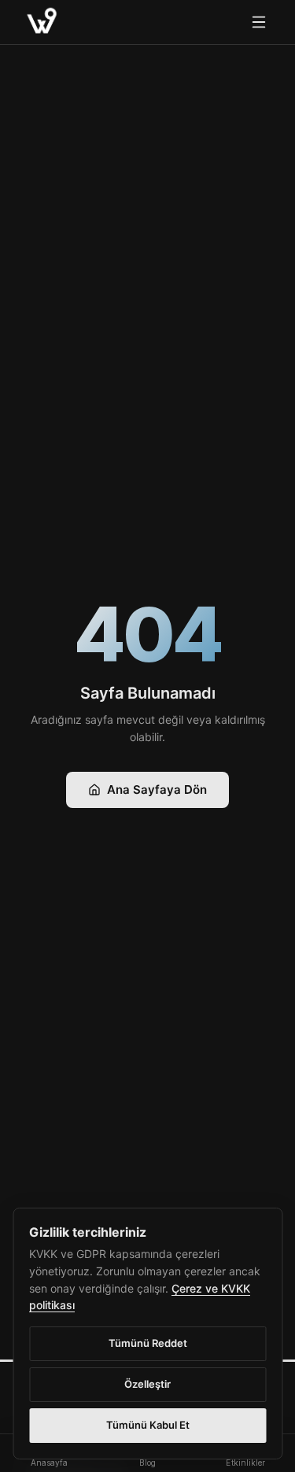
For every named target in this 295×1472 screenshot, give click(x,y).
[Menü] (259, 22)
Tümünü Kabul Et (148, 1425)
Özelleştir (147, 1384)
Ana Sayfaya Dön (157, 789)
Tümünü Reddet (148, 1343)
